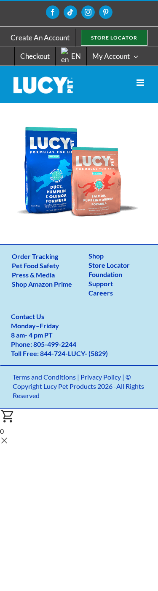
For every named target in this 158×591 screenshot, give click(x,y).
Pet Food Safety (35, 265)
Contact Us (27, 316)
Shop (96, 256)
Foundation (105, 274)
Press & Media (33, 275)
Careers (100, 293)
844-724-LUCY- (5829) (74, 353)
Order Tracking (35, 256)
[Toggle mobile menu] (141, 82)
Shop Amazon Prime (42, 284)
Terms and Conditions (44, 377)
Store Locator (109, 265)
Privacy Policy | (103, 377)
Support (100, 284)
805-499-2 (49, 344)
